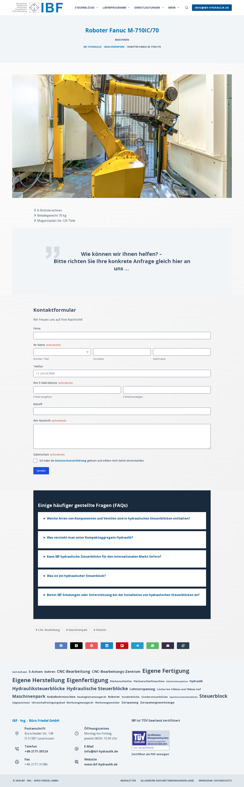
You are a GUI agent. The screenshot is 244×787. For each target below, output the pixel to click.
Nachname (159, 359)
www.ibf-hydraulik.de (101, 764)
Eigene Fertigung (165, 671)
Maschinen (122, 39)
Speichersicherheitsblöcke (183, 697)
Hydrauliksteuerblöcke (38, 688)
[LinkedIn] (107, 645)
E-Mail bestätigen (133, 396)
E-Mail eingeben (42, 396)
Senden (41, 470)
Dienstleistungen (147, 7)
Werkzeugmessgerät (80, 702)
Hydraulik (196, 681)
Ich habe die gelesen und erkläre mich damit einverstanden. (91, 460)
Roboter (100, 630)
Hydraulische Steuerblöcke (97, 688)
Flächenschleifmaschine (149, 681)
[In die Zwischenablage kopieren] (183, 645)
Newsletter (128, 780)
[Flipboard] (122, 645)
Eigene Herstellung (38, 680)
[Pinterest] (91, 645)
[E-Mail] (168, 645)
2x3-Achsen (19, 672)
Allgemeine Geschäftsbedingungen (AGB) (167, 780)
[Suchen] (186, 7)
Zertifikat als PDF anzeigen (150, 754)
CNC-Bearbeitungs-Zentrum (116, 671)
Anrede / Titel (41, 359)
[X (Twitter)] (76, 645)
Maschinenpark (114, 46)
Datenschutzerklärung (70, 460)
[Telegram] (137, 645)
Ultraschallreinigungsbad (48, 702)
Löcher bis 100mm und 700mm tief (179, 689)
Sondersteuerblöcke (154, 697)
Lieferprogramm (114, 7)
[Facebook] (61, 645)
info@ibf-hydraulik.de (212, 7)
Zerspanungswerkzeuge (157, 702)
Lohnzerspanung (142, 689)
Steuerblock (213, 696)
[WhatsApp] (152, 645)
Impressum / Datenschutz (215, 780)
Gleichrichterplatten (177, 681)
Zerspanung (129, 702)
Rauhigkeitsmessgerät (91, 697)
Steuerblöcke (84, 7)
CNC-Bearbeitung (48, 630)
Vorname (98, 359)
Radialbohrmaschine (61, 697)
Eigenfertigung (87, 680)
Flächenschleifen (121, 681)
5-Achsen (36, 672)
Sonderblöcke (131, 697)
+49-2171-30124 (36, 751)
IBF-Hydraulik (92, 46)
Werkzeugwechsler (107, 702)
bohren (49, 672)
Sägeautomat (21, 702)
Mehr (172, 7)
